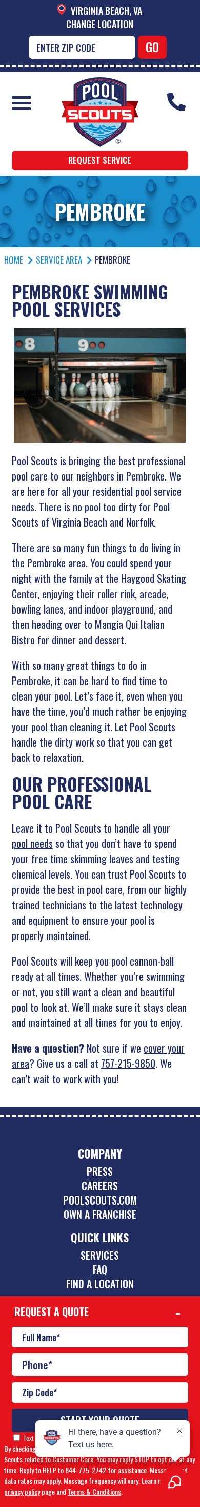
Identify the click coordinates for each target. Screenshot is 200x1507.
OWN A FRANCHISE (100, 1214)
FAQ (100, 1269)
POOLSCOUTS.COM (100, 1200)
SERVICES (100, 1255)
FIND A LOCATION (100, 1284)
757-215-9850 (128, 1063)
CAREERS (100, 1185)
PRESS (100, 1171)
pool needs (32, 843)
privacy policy (22, 1491)
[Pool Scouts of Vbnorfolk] (100, 84)
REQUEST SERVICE (99, 160)
